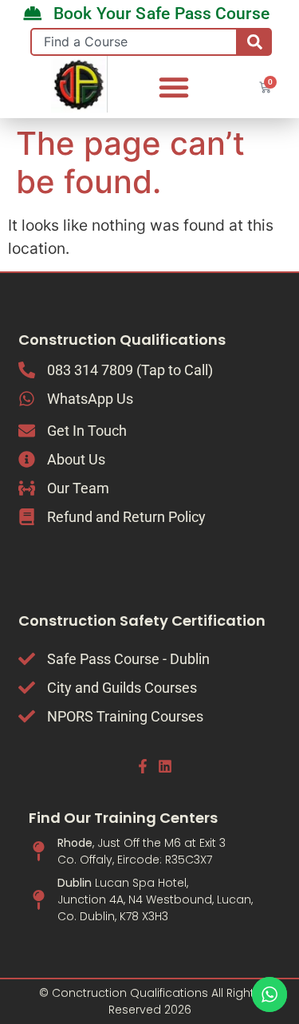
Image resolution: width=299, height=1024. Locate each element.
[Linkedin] (165, 765)
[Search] (255, 42)
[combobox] (134, 42)
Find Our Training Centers (123, 818)
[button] (174, 87)
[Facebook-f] (142, 765)
